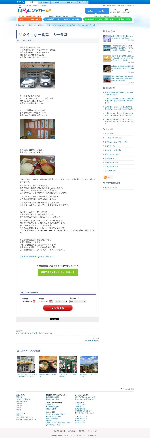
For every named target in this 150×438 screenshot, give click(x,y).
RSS (108, 178)
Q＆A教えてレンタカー (53, 425)
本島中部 (19, 403)
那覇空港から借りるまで (83, 411)
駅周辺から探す (51, 409)
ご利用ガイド (125, 11)
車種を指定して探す (52, 397)
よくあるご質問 (114, 11)
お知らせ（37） (110, 146)
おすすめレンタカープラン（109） (116, 142)
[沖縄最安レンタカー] (31, 2)
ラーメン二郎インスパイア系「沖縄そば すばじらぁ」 (35, 333)
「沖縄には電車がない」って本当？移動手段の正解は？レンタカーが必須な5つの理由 (122, 48)
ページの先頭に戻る (128, 389)
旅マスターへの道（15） (113, 150)
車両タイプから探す (52, 399)
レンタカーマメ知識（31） (114, 138)
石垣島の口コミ (80, 420)
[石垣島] (69, 2)
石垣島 (18, 408)
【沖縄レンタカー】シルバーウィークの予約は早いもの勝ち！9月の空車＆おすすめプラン (119, 101)
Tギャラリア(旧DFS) (23, 399)
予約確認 (90, 11)
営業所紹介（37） (111, 158)
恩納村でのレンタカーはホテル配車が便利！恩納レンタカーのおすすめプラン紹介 (119, 108)
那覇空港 (19, 397)
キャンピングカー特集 (53, 416)
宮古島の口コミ (80, 423)
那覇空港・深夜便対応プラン (26, 419)
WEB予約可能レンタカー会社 (85, 397)
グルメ (32, 40)
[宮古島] (57, 2)
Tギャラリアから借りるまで (84, 413)
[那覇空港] (44, 2)
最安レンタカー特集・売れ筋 (55, 414)
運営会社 (82, 431)
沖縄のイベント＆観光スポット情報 (58, 423)
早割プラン (20, 415)
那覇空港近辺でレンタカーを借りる (58, 272)
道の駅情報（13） (111, 171)
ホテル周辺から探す (52, 407)
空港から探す (50, 404)
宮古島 (18, 410)
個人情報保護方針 (60, 431)
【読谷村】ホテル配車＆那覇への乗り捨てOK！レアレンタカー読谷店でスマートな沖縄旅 (122, 58)
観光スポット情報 (111, 187)
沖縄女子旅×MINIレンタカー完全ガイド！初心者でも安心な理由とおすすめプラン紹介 (122, 79)
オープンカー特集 (52, 418)
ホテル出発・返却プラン (24, 417)
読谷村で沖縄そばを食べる (47, 375)
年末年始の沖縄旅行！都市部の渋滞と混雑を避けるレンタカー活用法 (122, 68)
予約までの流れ (80, 409)
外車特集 (49, 420)
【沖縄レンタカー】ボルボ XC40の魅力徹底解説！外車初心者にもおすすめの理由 (119, 114)
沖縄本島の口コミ (81, 418)
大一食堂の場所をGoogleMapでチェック (36, 257)
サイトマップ (91, 431)
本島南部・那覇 (21, 401)
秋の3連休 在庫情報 (91, 340)
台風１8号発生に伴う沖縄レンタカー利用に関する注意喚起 (119, 93)
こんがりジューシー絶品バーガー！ (68, 375)
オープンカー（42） (112, 166)
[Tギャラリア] (82, 2)
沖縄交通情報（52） (112, 162)
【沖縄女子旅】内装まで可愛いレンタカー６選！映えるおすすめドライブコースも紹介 (119, 121)
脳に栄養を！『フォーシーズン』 (89, 375)
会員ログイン (103, 11)
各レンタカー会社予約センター (85, 399)
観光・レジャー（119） (113, 154)
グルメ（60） (109, 134)
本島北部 (19, 405)
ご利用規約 (72, 431)
